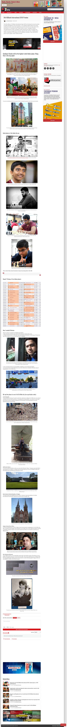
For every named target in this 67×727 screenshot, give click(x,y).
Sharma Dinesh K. (12, 290)
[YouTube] (48, 68)
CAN (34, 322)
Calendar (21, 12)
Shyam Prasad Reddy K (29, 307)
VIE (34, 290)
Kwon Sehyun (28, 324)
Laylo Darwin (28, 312)
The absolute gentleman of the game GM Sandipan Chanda (17, 157)
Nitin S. (27, 320)
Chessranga (27, 12)
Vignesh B (11, 282)
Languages (9, 12)
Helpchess (35, 12)
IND (19, 282)
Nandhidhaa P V (28, 302)
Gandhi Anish (12, 319)
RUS (19, 284)
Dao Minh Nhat (12, 325)
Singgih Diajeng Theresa (28, 317)
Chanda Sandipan (28, 292)
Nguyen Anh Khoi (28, 300)
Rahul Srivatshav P (12, 322)
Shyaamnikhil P (12, 314)
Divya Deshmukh (28, 295)
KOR (34, 324)
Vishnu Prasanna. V (13, 295)
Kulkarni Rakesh (12, 287)
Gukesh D (11, 294)
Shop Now (53, 41)
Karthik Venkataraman (28, 297)
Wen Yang (11, 289)
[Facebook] (51, 68)
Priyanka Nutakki (28, 289)
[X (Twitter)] (45, 68)
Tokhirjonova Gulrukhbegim (12, 311)
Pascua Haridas (28, 305)
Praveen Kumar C (12, 300)
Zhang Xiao (11, 320)
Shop (16, 12)
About (40, 12)
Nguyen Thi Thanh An (29, 299)
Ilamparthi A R (12, 315)
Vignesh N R (12, 302)
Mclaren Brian (28, 322)
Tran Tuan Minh (28, 290)
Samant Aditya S (12, 324)
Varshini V (27, 314)
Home (3, 12)
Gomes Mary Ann (28, 284)
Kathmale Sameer (12, 292)
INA (19, 307)
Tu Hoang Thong (28, 319)
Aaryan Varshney (28, 310)
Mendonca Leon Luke (29, 309)
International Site (47, 85)
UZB (19, 310)
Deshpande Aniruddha (13, 312)
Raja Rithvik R (12, 317)
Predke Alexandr (28, 287)
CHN (19, 289)
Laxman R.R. (27, 315)
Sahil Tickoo (11, 297)
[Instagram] (53, 68)
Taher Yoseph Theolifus (13, 307)
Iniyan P (11, 299)
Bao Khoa (27, 294)
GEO (34, 282)
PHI (34, 305)
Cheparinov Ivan (28, 282)
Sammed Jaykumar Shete (28, 326)
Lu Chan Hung (12, 309)
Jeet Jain (11, 305)
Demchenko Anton (12, 284)
